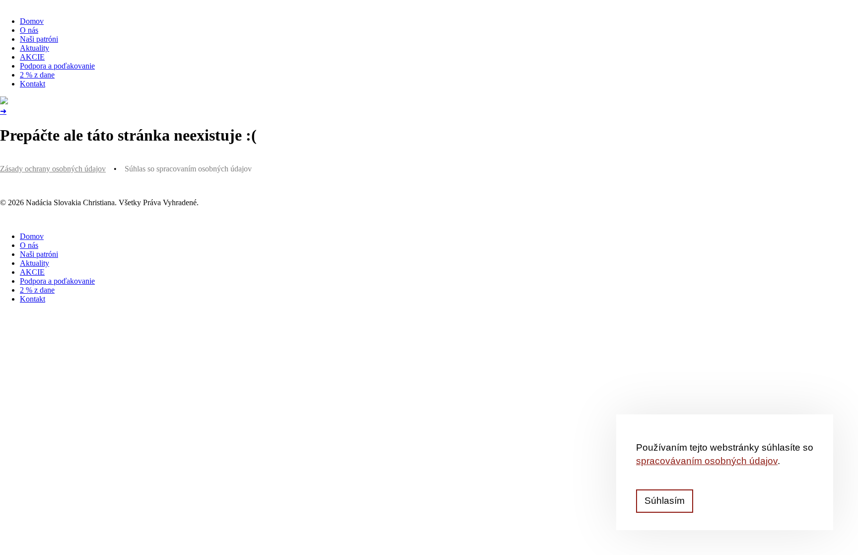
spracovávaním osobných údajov (707, 461)
